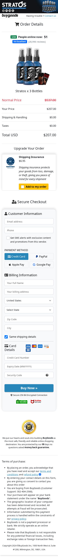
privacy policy (18, 518)
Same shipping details (22, 336)
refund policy (31, 474)
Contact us (50, 15)
